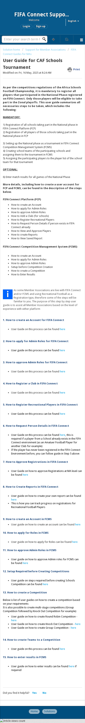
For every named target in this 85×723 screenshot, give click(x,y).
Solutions (49, 711)
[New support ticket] (53, 39)
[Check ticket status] (66, 39)
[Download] (35, 368)
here (62, 329)
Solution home (12, 49)
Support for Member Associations (45, 49)
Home (34, 711)
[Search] (45, 39)
